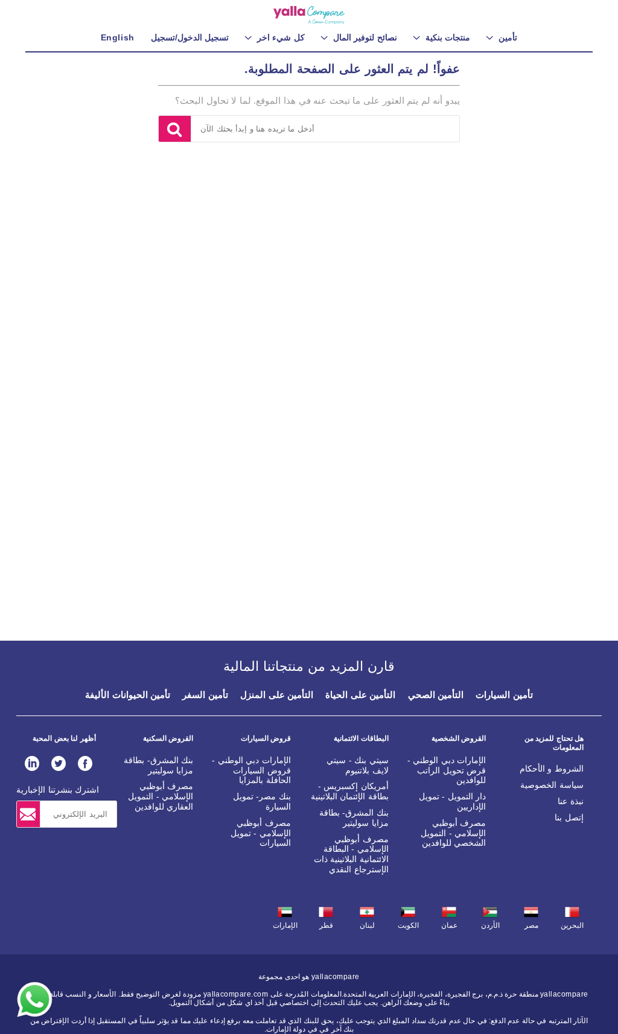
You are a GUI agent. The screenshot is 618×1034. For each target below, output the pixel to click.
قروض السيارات (266, 738)
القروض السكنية (168, 738)
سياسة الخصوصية (552, 785)
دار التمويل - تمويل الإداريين (452, 801)
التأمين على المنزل (276, 695)
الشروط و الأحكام (552, 768)
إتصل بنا (569, 817)
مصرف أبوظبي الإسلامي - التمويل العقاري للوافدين (160, 796)
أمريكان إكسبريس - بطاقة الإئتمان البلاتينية (350, 791)
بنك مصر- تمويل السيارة (262, 801)
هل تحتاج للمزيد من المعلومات (554, 742)
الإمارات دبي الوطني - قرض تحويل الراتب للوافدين (446, 770)
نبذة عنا (571, 801)
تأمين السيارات (504, 695)
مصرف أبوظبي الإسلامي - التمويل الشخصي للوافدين (453, 833)
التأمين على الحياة (360, 695)
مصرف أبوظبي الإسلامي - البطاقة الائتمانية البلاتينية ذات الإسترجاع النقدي (351, 854)
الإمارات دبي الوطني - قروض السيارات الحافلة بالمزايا (251, 770)
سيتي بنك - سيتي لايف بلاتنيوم (358, 765)
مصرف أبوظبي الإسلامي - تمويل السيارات (261, 833)
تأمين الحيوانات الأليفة (127, 695)
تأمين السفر (205, 695)
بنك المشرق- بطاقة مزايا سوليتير (354, 818)
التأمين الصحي (436, 695)
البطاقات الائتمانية (361, 738)
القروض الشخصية (459, 738)
